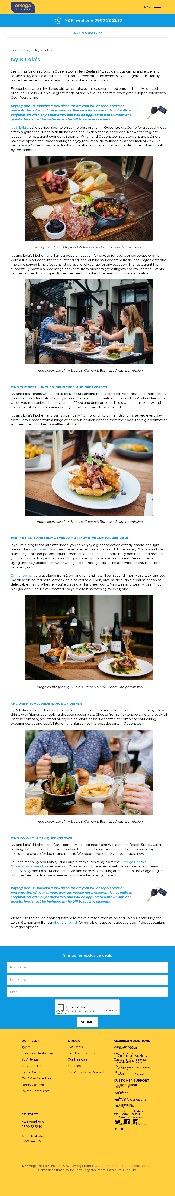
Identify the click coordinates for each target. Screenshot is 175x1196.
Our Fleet (30, 1041)
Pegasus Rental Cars (98, 1170)
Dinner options (23, 575)
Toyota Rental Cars (35, 1091)
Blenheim (124, 1105)
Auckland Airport (129, 1062)
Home (15, 50)
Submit (87, 1022)
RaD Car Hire (127, 1170)
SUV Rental (29, 1059)
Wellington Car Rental (133, 1068)
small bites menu (43, 549)
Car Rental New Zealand (86, 1072)
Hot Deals (75, 1047)
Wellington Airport (130, 1074)
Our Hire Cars (78, 1059)
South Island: (127, 1085)
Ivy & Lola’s (19, 127)
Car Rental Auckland (132, 1055)
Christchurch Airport (132, 1111)
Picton (122, 1092)
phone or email (65, 922)
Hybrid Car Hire (32, 1072)
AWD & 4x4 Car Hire (36, 1078)
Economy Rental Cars (37, 1053)
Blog (27, 50)
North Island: (127, 1048)
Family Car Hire (32, 1085)
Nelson (122, 1098)
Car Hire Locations (81, 1053)
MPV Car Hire (31, 1066)
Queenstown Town (131, 1117)
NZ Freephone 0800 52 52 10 (93, 20)
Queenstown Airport (132, 1124)
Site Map (74, 1066)
